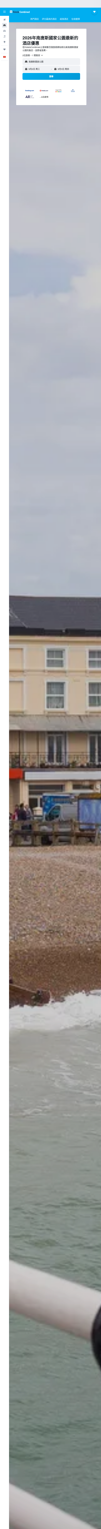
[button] (4, 12)
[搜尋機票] (4, 19)
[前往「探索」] (4, 42)
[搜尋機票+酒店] (4, 36)
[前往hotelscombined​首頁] (19, 11)
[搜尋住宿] (4, 25)
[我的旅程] (4, 49)
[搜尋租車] (4, 30)
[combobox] (32, 55)
